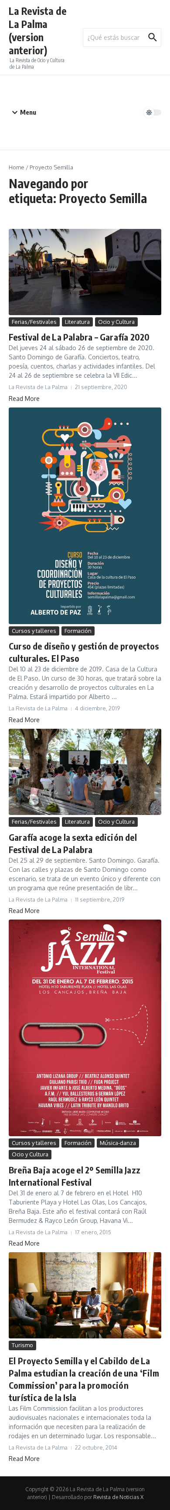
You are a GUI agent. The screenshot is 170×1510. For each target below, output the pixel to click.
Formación (78, 630)
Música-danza (118, 1142)
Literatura (77, 321)
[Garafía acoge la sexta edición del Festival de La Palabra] (85, 772)
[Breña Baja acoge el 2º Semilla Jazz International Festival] (85, 1028)
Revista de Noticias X (118, 1497)
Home (16, 167)
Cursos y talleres (34, 630)
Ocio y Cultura (116, 321)
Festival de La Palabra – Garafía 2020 (79, 336)
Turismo (22, 1344)
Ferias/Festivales (34, 321)
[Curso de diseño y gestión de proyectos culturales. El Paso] (85, 515)
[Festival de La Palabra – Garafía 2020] (85, 272)
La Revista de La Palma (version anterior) (38, 30)
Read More (24, 398)
